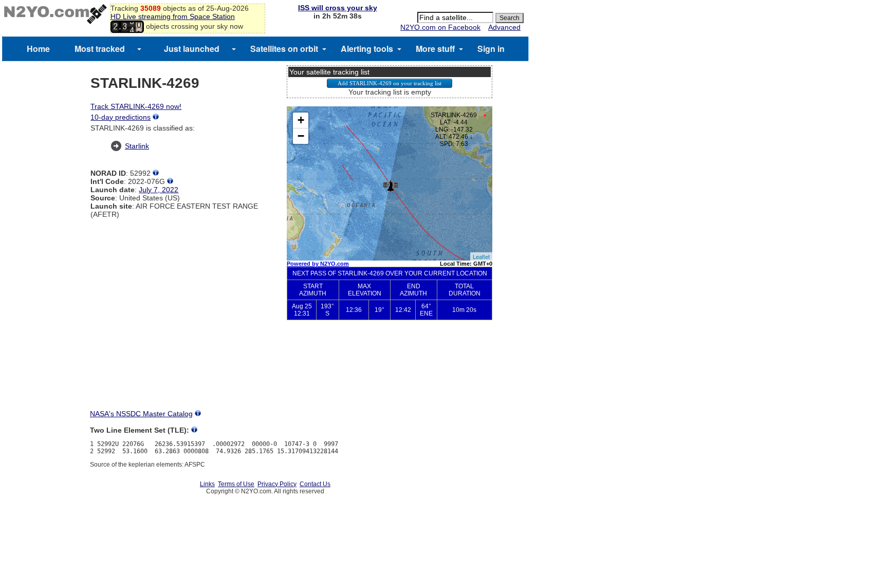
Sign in (491, 48)
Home (38, 48)
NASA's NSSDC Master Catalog (141, 414)
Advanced (504, 27)
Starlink (137, 146)
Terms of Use (236, 484)
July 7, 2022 (158, 190)
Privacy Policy (277, 484)
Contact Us (315, 484)
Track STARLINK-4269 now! (135, 106)
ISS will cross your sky (337, 8)
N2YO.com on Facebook (440, 27)
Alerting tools (367, 48)
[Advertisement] (389, 373)
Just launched (191, 48)
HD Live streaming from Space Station (172, 16)
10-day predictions (120, 117)
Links (207, 484)
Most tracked (100, 48)
